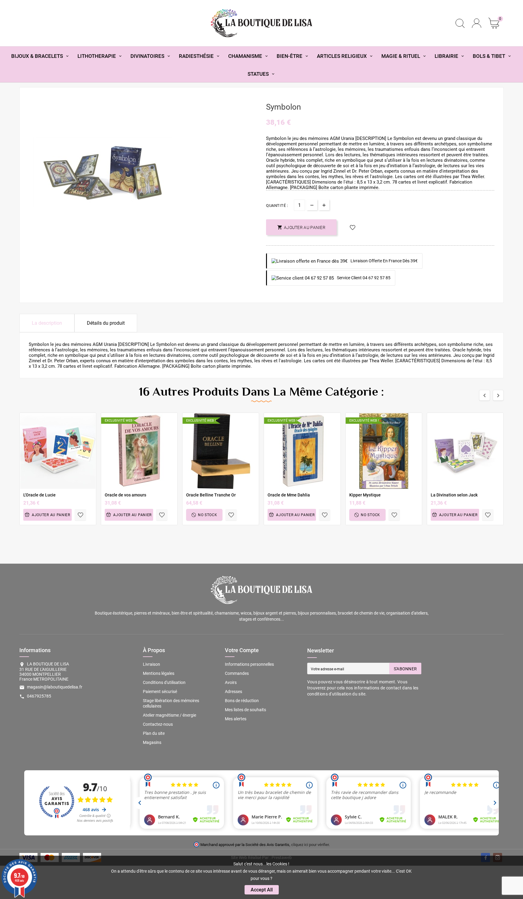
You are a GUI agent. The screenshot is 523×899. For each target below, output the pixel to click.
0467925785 (39, 696)
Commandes (237, 673)
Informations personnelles (249, 664)
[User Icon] (476, 23)
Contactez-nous (158, 724)
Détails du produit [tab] (106, 323)
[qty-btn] (324, 205)
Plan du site (154, 733)
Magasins (152, 742)
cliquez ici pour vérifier (310, 844)
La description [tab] (47, 323)
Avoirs (231, 682)
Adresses (233, 691)
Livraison (151, 664)
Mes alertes (235, 718)
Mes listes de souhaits (245, 709)
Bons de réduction (242, 700)
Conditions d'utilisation (164, 682)
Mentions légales (158, 673)
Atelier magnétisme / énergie (169, 715)
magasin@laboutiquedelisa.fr (54, 687)
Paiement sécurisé (160, 691)
